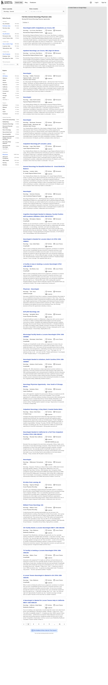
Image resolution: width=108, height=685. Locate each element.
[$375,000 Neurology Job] (44, 320)
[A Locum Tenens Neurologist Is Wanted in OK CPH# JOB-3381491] (44, 585)
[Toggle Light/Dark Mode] (90, 2)
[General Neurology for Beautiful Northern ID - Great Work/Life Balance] (44, 176)
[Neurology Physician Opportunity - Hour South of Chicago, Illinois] (44, 394)
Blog (26, 2)
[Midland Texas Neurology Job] (44, 513)
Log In (96, 2)
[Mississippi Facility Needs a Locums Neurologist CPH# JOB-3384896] (44, 344)
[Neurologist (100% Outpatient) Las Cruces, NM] (44, 36)
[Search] (63, 11)
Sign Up (104, 2)
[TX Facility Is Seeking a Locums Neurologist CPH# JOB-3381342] (44, 560)
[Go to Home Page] (7, 2)
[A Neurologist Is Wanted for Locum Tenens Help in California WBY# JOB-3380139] (44, 610)
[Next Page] (64, 624)
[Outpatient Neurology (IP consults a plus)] (44, 152)
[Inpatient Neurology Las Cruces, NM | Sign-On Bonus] (44, 59)
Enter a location (33, 8)
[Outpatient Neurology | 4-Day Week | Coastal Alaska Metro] (44, 417)
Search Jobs (18, 2)
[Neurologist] (44, 82)
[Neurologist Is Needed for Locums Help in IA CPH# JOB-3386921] (44, 248)
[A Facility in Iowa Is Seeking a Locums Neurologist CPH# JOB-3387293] (44, 273)
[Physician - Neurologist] (44, 297)
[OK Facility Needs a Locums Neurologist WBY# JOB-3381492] (44, 536)
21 (59, 624)
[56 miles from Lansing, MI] (44, 490)
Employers (33, 2)
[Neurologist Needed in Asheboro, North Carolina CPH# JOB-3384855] (44, 369)
